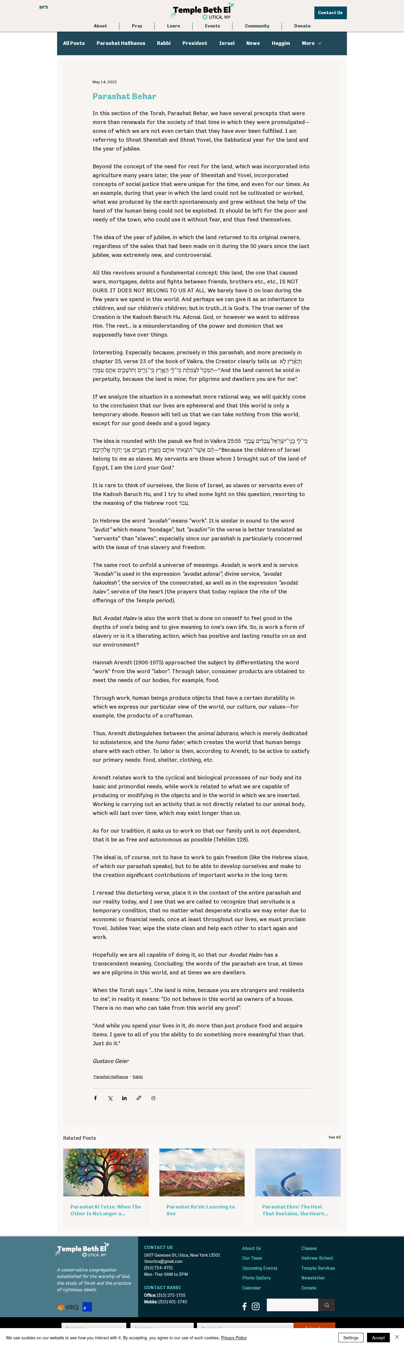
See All (335, 1137)
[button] (136, 26)
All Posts (74, 43)
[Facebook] (244, 1306)
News (253, 43)
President (194, 43)
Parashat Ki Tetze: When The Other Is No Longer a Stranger (105, 1210)
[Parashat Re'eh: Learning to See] (202, 1172)
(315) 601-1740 (173, 1302)
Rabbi (164, 43)
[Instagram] (256, 1306)
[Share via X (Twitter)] (110, 1098)
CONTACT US (158, 1247)
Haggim (281, 43)
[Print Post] (153, 1098)
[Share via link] (139, 1098)
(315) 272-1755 (171, 1295)
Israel (227, 43)
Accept (378, 1338)
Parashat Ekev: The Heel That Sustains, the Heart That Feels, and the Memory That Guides (296, 1210)
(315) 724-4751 (158, 1268)
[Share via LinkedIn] (124, 1098)
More (308, 43)
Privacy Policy (234, 1338)
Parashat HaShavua (121, 43)
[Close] (396, 1337)
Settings (350, 1338)
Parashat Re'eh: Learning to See (201, 1210)
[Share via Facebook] (95, 1098)
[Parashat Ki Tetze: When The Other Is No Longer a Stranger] (106, 1172)
